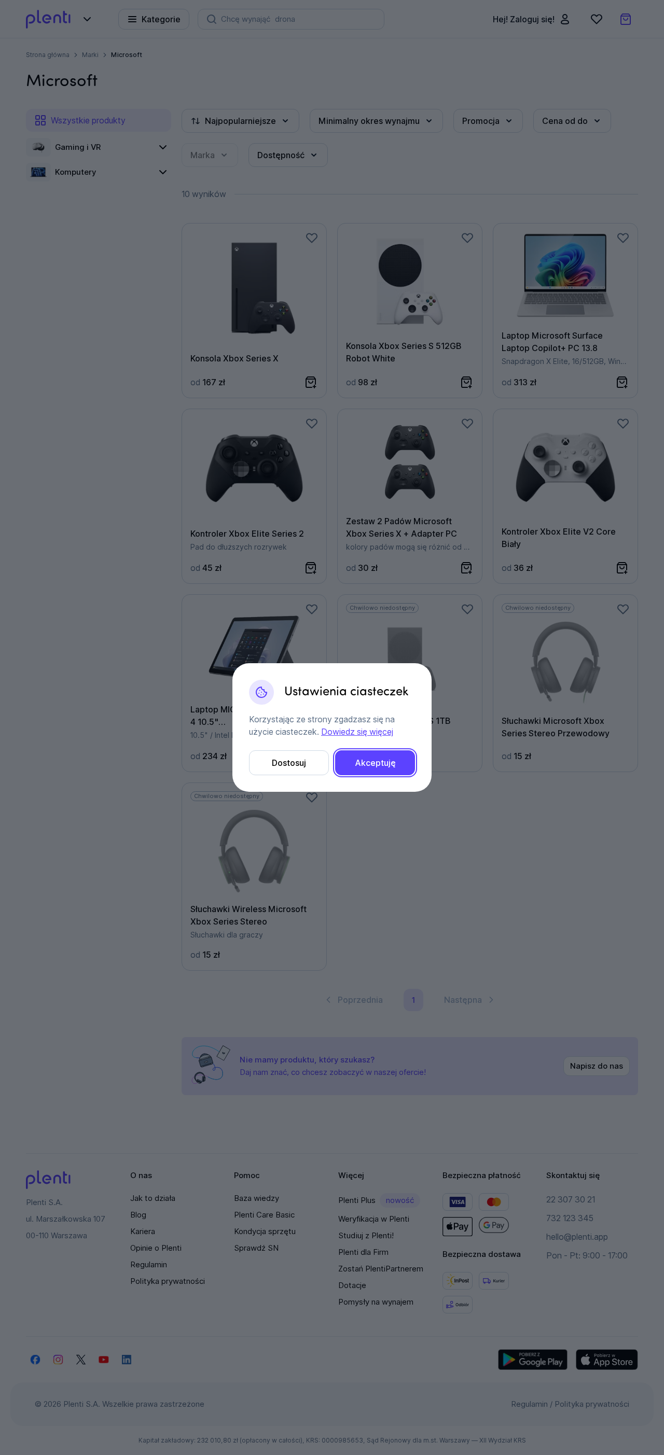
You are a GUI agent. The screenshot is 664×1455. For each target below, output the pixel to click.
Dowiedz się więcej (357, 731)
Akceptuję (375, 763)
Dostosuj (289, 763)
